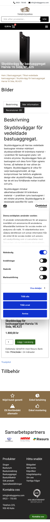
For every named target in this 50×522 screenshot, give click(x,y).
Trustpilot (6, 362)
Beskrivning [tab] (12, 104)
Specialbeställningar (12, 484)
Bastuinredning (10, 471)
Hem (3, 75)
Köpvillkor (31, 471)
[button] (46, 26)
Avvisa (25, 313)
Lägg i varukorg (25, 342)
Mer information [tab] (30, 104)
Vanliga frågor (33, 480)
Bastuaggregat (14, 75)
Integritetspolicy (33, 474)
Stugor (6, 464)
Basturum (7, 468)
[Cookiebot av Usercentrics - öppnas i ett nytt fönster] (35, 206)
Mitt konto (31, 468)
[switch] (43, 261)
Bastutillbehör (9, 477)
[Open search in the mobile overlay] (25, 19)
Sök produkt (8, 480)
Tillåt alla (25, 296)
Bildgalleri (31, 464)
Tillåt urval (25, 305)
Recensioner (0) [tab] (14, 110)
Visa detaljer (36, 288)
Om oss (30, 477)
